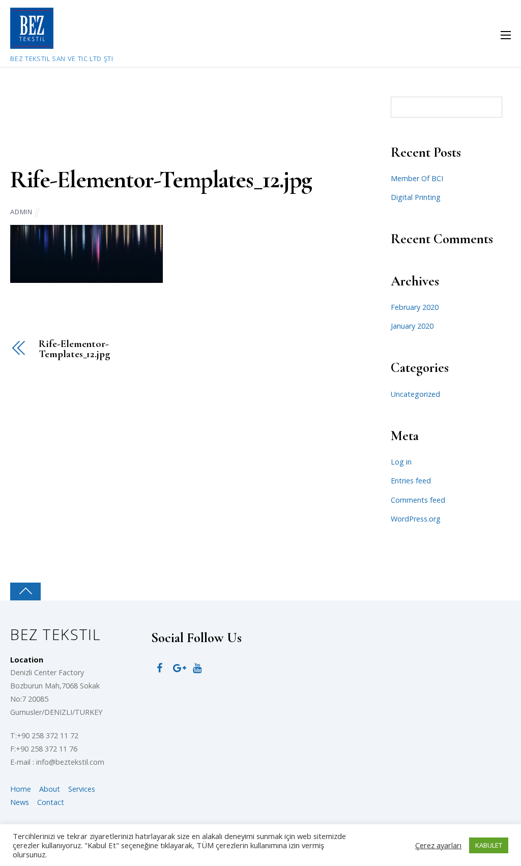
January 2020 (412, 326)
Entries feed (411, 480)
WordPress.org (416, 519)
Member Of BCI (417, 178)
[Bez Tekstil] (31, 43)
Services (81, 789)
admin (21, 211)
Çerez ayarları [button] (438, 845)
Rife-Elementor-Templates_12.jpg (161, 179)
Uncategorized (415, 394)
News (19, 802)
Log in (401, 462)
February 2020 (415, 307)
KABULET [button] (488, 845)
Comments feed (418, 500)
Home (20, 789)
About (49, 789)
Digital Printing (416, 197)
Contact (50, 802)
